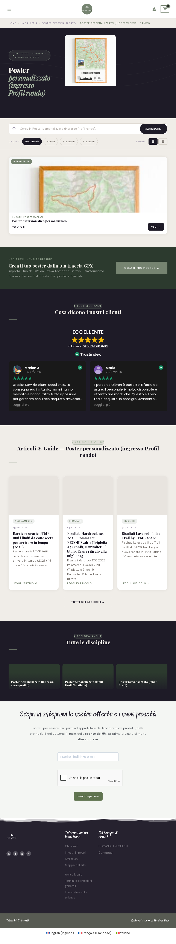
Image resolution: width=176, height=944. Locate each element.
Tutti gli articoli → (88, 602)
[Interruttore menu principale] (9, 9)
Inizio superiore (88, 796)
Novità (51, 141)
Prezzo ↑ (69, 141)
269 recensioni (95, 346)
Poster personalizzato (59, 23)
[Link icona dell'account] (154, 9)
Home (12, 23)
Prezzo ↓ (89, 141)
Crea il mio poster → (141, 268)
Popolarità (32, 141)
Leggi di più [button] (21, 405)
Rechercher (153, 129)
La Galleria (29, 23)
